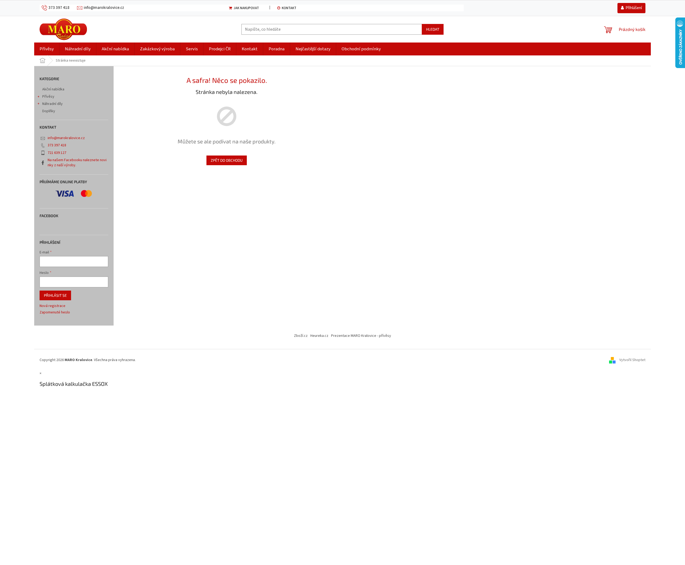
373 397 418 (57, 145)
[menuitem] (46, 49)
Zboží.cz (301, 335)
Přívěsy (48, 96)
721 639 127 (57, 153)
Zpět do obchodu (227, 160)
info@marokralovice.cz (66, 138)
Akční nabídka (53, 89)
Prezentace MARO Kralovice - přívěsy (361, 335)
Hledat (432, 29)
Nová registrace (52, 306)
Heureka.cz (319, 335)
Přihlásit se (55, 295)
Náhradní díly (52, 104)
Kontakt (289, 8)
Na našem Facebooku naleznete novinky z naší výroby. (77, 162)
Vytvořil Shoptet (632, 360)
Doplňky (48, 111)
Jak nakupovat (246, 8)
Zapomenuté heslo (55, 312)
